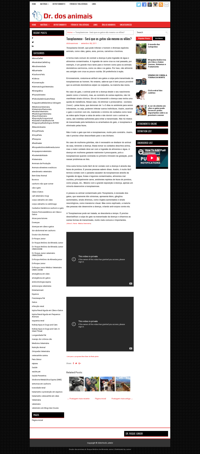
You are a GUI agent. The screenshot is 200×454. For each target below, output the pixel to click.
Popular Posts (144, 38)
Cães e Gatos (37, 192)
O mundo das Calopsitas (154, 45)
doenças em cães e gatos (43, 226)
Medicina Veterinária (40, 343)
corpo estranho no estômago (44, 204)
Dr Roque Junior (39, 238)
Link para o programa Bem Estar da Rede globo (83, 356)
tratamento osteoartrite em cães (45, 396)
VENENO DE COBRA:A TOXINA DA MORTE (157, 76)
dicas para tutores (39, 218)
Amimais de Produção (41, 163)
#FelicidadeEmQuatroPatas (43, 99)
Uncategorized (126, 24)
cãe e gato (36, 188)
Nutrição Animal (38, 347)
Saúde (34, 367)
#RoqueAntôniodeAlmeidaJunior (46, 147)
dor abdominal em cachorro (43, 230)
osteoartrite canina (40, 355)
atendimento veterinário (42, 171)
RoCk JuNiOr (107, 443)
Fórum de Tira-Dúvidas (79, 4)
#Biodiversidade (39, 66)
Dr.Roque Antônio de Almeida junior (47, 259)
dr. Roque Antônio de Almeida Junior (99, 449)
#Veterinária (37, 159)
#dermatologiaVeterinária (42, 87)
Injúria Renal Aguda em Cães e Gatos (47, 310)
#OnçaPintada (38, 131)
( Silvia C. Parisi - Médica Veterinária (78, 223)
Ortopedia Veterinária (41, 351)
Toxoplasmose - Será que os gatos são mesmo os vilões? (99, 38)
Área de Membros (109, 24)
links (94, 4)
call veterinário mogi (40, 196)
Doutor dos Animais (40, 235)
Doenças (36, 222)
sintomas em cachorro (41, 384)
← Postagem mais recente (78, 398)
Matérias (44, 3)
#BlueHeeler (37, 70)
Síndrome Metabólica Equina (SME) (47, 380)
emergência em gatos (41, 278)
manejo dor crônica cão (42, 339)
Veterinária (36, 400)
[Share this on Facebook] (73, 363)
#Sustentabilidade (39, 155)
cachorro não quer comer (42, 184)
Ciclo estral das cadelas (155, 91)
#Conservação (38, 82)
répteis (35, 363)
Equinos (35, 294)
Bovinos (35, 179)
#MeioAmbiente (39, 127)
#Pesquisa (36, 139)
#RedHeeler (37, 143)
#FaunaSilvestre (38, 95)
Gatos (34, 302)
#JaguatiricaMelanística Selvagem (46, 103)
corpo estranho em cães (42, 200)
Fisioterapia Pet (38, 298)
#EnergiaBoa (37, 91)
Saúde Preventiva (39, 376)
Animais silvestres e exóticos (44, 167)
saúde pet (36, 371)
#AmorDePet (37, 58)
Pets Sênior (36, 359)
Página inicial (100, 398)
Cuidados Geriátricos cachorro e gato (48, 208)
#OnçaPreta (37, 135)
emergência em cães (40, 274)
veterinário (36, 404)
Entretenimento (59, 4)
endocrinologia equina (41, 282)
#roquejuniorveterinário (42, 151)
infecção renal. (38, 306)
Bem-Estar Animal (39, 176)
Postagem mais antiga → (122, 398)
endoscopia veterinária (41, 286)
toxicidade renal (38, 388)
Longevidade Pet (39, 335)
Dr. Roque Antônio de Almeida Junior (47, 243)
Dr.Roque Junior (38, 263)
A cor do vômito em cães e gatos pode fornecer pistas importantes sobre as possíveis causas (158, 110)
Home (34, 4)
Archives (159, 38)
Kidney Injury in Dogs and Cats (44, 325)
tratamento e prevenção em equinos (47, 392)
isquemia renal (38, 321)
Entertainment (37, 290)
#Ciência (35, 79)
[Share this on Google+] (80, 363)
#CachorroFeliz (38, 74)
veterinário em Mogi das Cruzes (45, 408)
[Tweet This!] (76, 363)
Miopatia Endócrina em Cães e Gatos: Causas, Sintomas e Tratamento (157, 63)
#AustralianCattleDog (41, 62)
